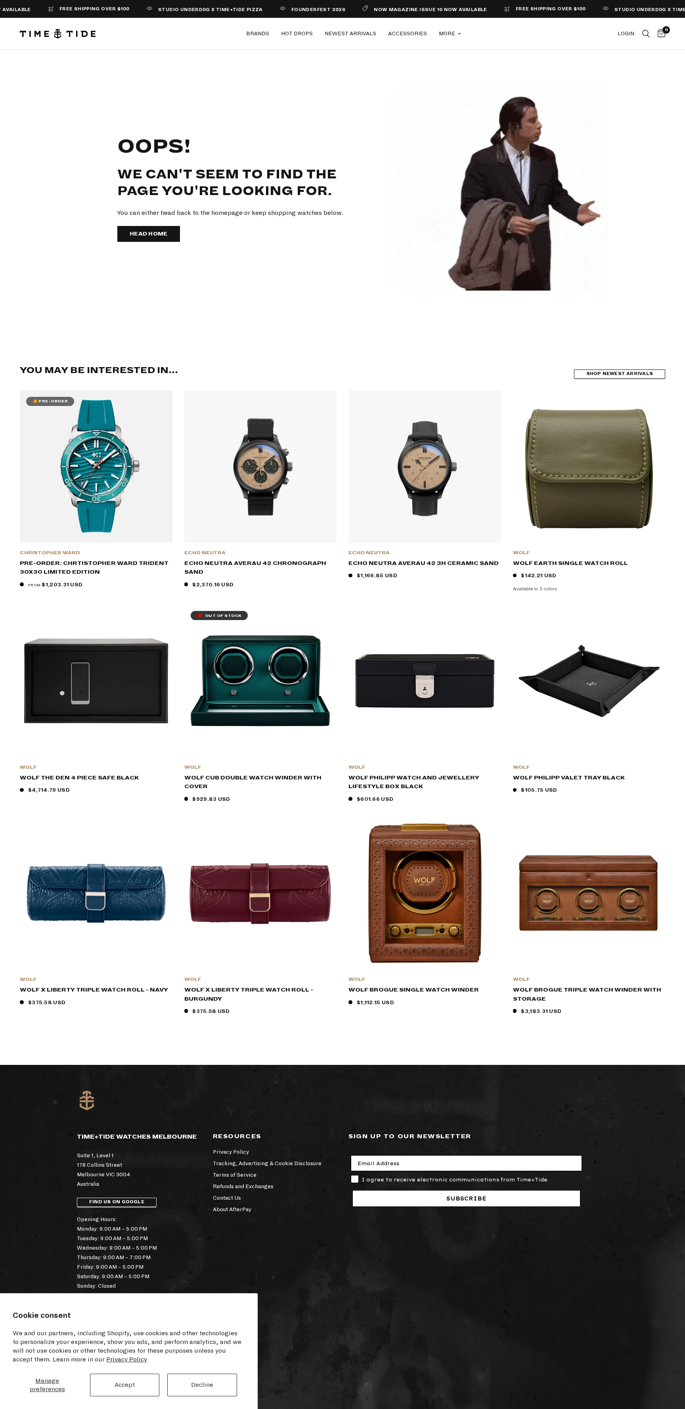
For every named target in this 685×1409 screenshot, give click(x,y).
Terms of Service (234, 1175)
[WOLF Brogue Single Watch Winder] (424, 893)
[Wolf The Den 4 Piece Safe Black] (96, 681)
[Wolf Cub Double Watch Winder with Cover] (260, 681)
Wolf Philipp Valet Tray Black (569, 778)
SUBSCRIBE (466, 1198)
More (447, 33)
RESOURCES (237, 1136)
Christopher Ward (50, 552)
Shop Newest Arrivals (619, 373)
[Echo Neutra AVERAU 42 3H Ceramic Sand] (424, 467)
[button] (148, 234)
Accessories (407, 33)
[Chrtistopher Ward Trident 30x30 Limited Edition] (96, 467)
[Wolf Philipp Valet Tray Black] (589, 681)
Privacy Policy (126, 1359)
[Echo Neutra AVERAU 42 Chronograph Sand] (260, 467)
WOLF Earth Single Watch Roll (570, 563)
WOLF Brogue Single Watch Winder (413, 990)
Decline (202, 1384)
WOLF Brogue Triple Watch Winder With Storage (587, 994)
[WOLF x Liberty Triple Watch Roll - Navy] (96, 893)
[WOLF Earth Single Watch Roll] (589, 467)
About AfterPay (232, 1209)
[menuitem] (257, 33)
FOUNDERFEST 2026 (281, 9)
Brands (257, 33)
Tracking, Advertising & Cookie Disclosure (267, 1163)
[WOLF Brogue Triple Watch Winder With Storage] (589, 893)
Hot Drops (297, 33)
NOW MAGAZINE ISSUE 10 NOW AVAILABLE (393, 9)
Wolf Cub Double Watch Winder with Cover (252, 782)
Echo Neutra (205, 552)
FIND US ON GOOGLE (116, 1202)
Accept (125, 1384)
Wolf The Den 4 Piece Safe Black (79, 778)
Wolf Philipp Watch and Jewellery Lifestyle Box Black (413, 782)
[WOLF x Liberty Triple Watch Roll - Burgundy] (260, 893)
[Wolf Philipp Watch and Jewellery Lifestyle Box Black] (424, 681)
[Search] (646, 34)
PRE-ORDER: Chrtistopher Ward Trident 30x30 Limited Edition (94, 567)
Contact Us (227, 1198)
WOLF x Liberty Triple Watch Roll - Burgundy (248, 994)
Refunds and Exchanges (243, 1186)
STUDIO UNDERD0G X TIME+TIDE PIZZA (173, 9)
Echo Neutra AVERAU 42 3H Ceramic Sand (423, 563)
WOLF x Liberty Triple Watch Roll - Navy (94, 990)
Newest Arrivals (350, 33)
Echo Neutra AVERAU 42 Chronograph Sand (255, 567)
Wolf (521, 552)
